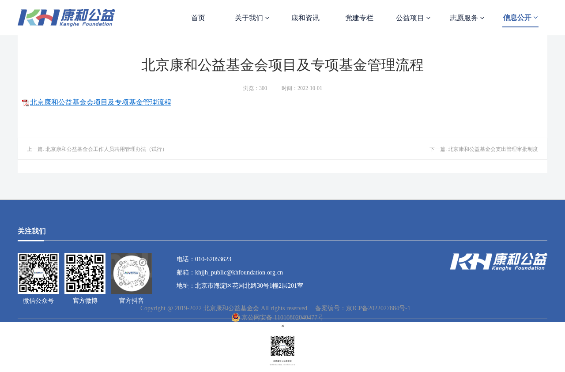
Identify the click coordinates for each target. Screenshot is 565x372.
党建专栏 (359, 18)
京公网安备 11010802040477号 (282, 317)
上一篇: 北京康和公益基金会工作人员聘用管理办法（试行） (97, 149)
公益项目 (411, 18)
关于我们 (250, 18)
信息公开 (518, 17)
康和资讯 (305, 18)
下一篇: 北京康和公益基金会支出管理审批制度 (483, 149)
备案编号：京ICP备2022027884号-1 (363, 308)
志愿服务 (465, 18)
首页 (198, 18)
